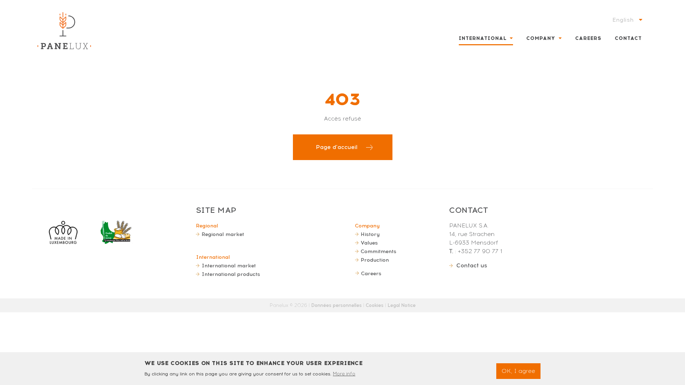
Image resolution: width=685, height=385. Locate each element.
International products (231, 274)
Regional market (223, 234)
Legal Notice (401, 305)
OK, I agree (518, 371)
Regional (207, 225)
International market (229, 265)
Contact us (471, 265)
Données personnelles (336, 305)
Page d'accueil (336, 147)
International (483, 38)
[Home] (64, 30)
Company (540, 38)
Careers (588, 38)
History (370, 234)
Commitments (378, 251)
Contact (628, 38)
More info (344, 373)
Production (375, 260)
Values (369, 243)
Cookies (375, 305)
